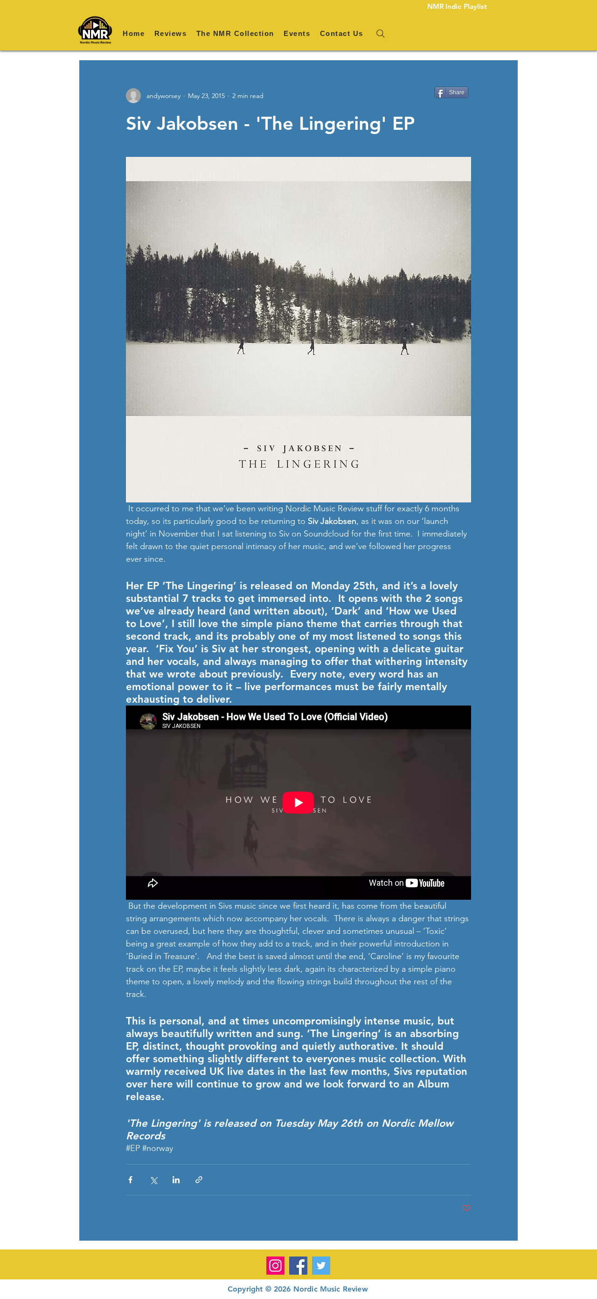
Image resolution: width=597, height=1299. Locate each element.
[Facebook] (298, 1266)
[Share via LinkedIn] (176, 1179)
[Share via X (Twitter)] (153, 1179)
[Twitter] (321, 1266)
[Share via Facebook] (130, 1179)
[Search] (380, 33)
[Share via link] (198, 1179)
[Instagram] (275, 1266)
